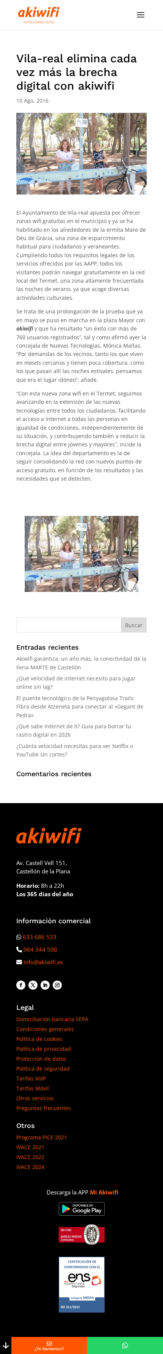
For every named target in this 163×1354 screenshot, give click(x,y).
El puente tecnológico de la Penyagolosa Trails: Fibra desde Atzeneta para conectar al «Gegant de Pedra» (79, 706)
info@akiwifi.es (43, 962)
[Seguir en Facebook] (20, 985)
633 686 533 (39, 937)
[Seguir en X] (33, 985)
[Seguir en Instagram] (57, 985)
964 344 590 (40, 949)
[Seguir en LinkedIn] (45, 985)
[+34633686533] (125, 1345)
